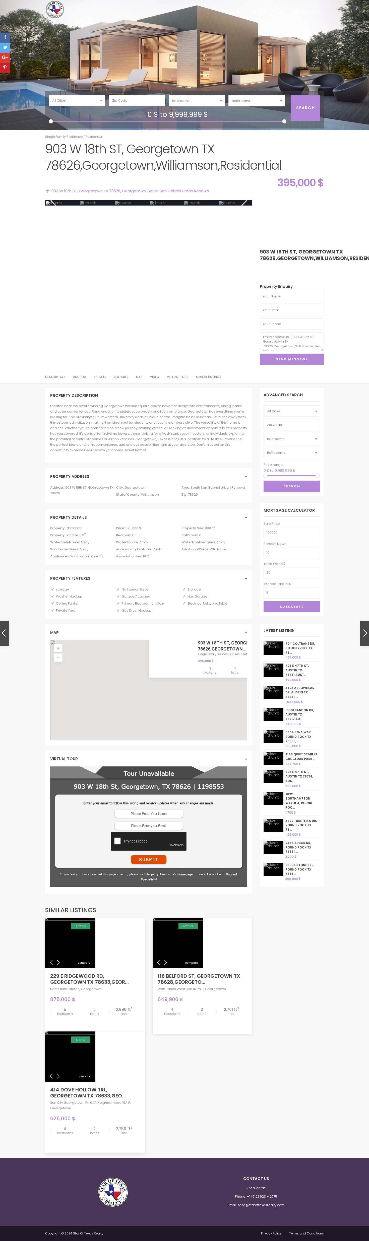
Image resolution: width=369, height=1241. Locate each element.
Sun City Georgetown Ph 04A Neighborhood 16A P (90, 1102)
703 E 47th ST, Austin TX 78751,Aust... (297, 670)
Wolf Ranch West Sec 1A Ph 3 (181, 989)
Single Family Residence (64, 137)
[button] (150, 684)
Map (139, 377)
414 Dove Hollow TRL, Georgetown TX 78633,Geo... (88, 1092)
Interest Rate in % (277, 583)
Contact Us (302, 11)
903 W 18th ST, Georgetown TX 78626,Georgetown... (233, 645)
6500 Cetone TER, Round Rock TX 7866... (299, 869)
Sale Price (272, 523)
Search (291, 486)
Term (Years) (274, 563)
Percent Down (275, 543)
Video (154, 377)
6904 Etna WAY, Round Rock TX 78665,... (298, 736)
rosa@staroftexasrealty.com (261, 1205)
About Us (263, 11)
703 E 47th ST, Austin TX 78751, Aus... (299, 776)
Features (121, 377)
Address (80, 377)
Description (55, 377)
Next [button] (243, 200)
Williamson (150, 494)
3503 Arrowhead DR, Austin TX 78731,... (300, 692)
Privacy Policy (271, 1233)
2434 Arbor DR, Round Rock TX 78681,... (298, 847)
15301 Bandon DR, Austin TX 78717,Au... (299, 714)
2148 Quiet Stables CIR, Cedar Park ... (301, 756)
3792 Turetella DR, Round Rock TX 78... (301, 825)
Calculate (292, 606)
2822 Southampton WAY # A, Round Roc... (298, 801)
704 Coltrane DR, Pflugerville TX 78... (300, 648)
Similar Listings (208, 377)
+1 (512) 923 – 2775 (262, 1196)
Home (233, 11)
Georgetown (134, 190)
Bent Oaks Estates (64, 989)
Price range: (136, 115)
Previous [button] (52, 200)
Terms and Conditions (306, 1233)
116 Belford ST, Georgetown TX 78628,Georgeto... (199, 979)
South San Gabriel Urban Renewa (178, 190)
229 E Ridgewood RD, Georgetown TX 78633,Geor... (89, 979)
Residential (94, 137)
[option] (63, 203)
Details (100, 377)
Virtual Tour (178, 377)
